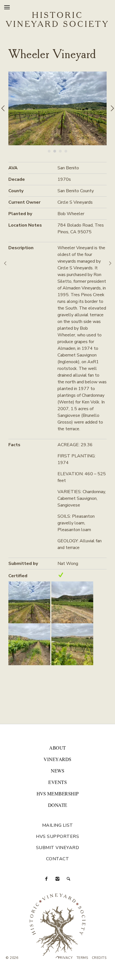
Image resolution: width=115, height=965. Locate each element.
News (57, 770)
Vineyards (57, 759)
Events (57, 782)
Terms (82, 957)
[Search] (69, 879)
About (57, 748)
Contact (57, 859)
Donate (57, 805)
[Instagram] (57, 879)
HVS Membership (58, 793)
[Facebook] (46, 879)
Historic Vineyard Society (57, 20)
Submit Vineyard (57, 848)
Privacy (65, 957)
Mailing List (57, 825)
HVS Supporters (57, 836)
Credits (99, 957)
